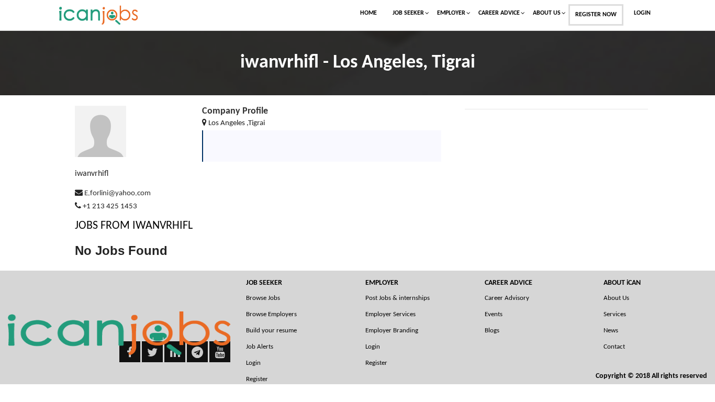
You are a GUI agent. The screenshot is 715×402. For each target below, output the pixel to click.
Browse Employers (271, 314)
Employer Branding (391, 330)
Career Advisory (507, 298)
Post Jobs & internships (397, 298)
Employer (451, 13)
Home (368, 13)
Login (642, 13)
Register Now (596, 15)
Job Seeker (408, 13)
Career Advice (499, 13)
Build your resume (271, 330)
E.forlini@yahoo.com (117, 193)
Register (376, 363)
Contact (614, 346)
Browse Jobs (263, 298)
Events (493, 314)
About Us (547, 13)
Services (615, 314)
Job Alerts (259, 346)
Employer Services (390, 314)
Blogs (492, 330)
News (611, 330)
